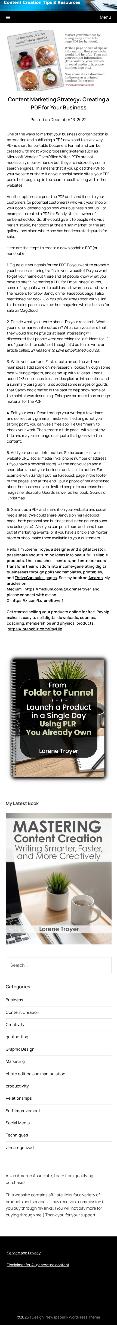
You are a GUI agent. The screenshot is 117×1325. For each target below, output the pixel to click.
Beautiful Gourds (40, 492)
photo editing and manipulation (35, 1074)
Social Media (18, 1123)
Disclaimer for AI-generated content (38, 1264)
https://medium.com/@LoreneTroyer (57, 589)
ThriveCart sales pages (36, 577)
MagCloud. (29, 310)
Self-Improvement (23, 1110)
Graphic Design (20, 1049)
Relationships (19, 1098)
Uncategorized (20, 1147)
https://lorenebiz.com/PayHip (35, 628)
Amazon (95, 577)
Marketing (15, 1061)
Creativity (15, 1024)
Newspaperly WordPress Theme (72, 1317)
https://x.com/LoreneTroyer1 (37, 600)
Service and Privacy (24, 1252)
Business (14, 1000)
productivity (17, 1086)
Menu (105, 17)
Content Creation (22, 1012)
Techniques (17, 1135)
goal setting (17, 1037)
